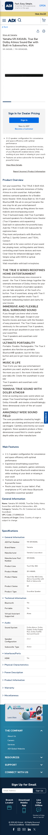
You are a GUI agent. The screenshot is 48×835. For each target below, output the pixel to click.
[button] (46, 417)
